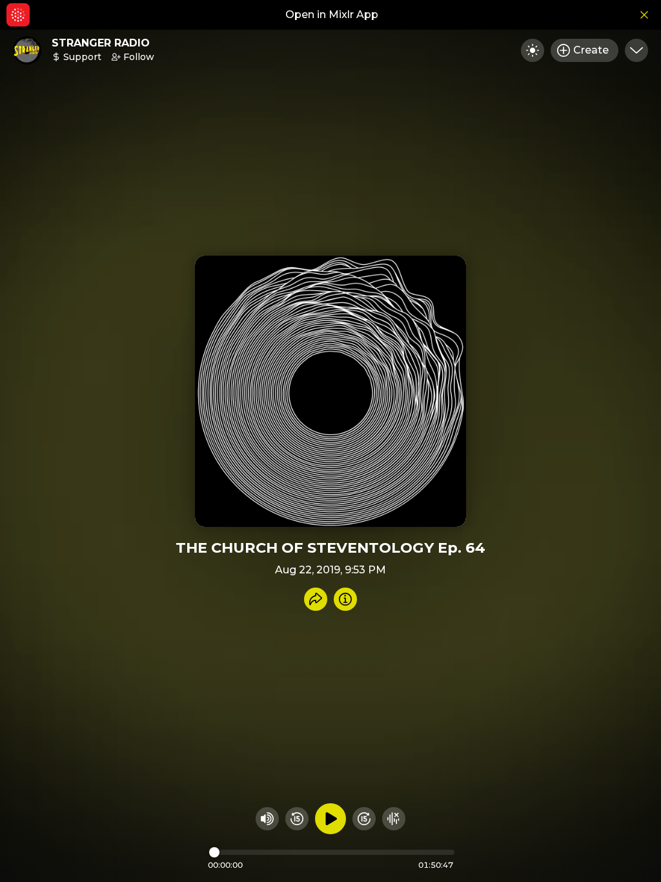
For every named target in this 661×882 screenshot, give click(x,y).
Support (82, 57)
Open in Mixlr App (331, 14)
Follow (138, 57)
